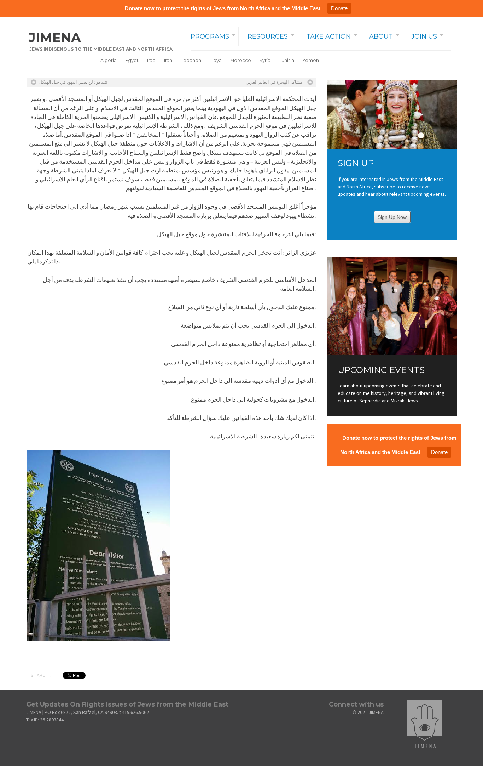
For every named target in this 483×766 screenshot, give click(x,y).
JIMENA (55, 37)
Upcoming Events (381, 370)
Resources (268, 36)
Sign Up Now (392, 217)
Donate (339, 8)
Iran (168, 60)
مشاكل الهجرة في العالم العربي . (275, 82)
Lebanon (191, 60)
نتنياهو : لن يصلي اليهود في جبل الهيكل (73, 82)
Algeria (108, 60)
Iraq (151, 60)
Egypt (132, 60)
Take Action (328, 36)
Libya (216, 60)
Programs (210, 36)
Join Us (424, 36)
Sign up (356, 163)
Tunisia (286, 60)
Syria (265, 60)
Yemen (311, 60)
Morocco (240, 60)
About (381, 36)
